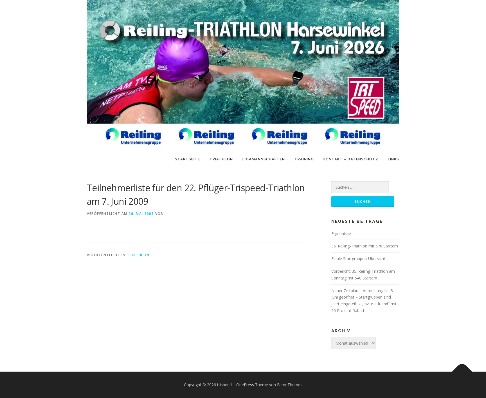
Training (304, 159)
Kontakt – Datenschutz (350, 159)
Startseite (187, 159)
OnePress (245, 384)
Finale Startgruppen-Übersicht (358, 258)
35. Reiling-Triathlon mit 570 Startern (364, 246)
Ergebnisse (341, 233)
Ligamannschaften (263, 159)
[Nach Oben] (462, 372)
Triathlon (221, 159)
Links (393, 159)
